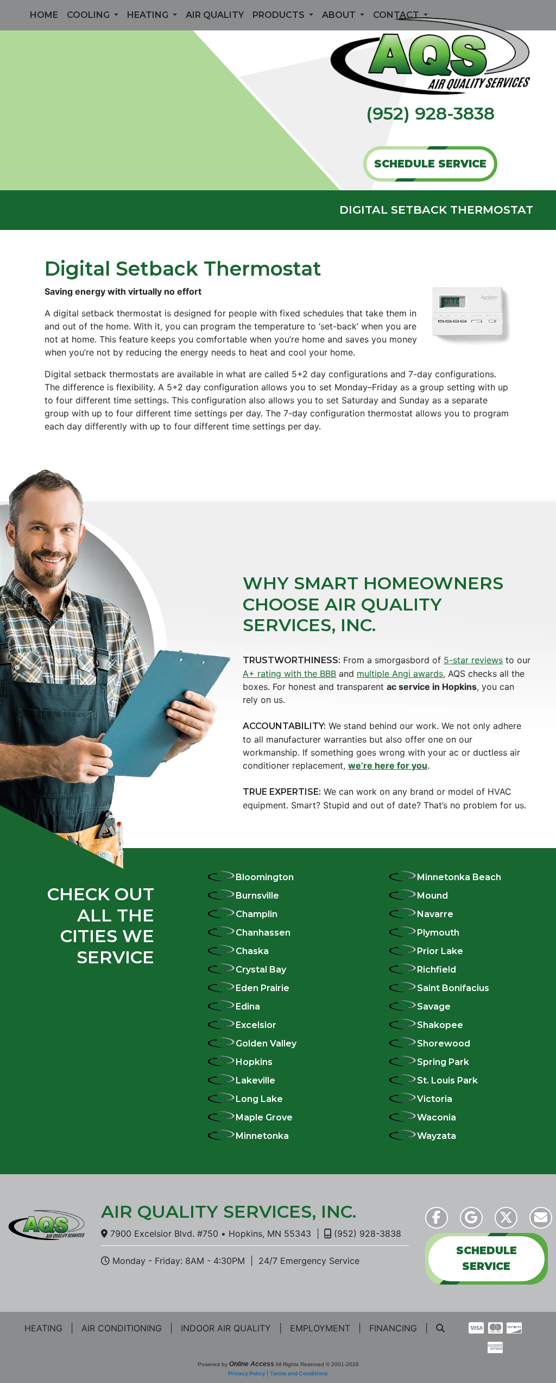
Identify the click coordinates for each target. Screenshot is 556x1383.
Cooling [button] (89, 15)
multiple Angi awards (400, 673)
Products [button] (279, 15)
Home (44, 15)
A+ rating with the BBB (289, 673)
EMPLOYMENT (320, 1328)
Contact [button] (397, 15)
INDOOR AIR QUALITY (226, 1328)
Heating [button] (148, 15)
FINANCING (393, 1328)
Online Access (251, 1364)
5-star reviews (473, 660)
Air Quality (215, 15)
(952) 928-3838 (430, 113)
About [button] (340, 15)
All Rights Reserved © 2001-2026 (317, 1364)
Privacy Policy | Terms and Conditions (278, 1373)
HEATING (43, 1328)
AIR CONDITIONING (121, 1328)
